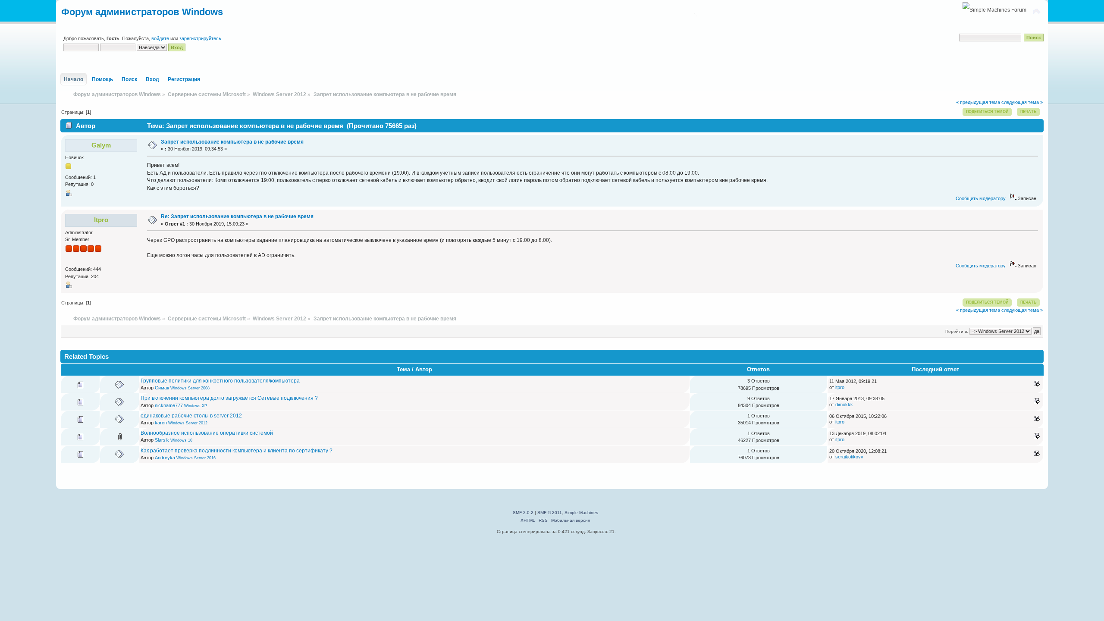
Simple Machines (581, 512)
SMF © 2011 (549, 512)
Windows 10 (181, 440)
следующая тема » (1022, 102)
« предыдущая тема (978, 102)
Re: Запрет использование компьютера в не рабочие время (237, 216)
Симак (162, 387)
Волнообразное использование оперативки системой (207, 433)
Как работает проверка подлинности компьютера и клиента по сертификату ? (236, 451)
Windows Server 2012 (187, 423)
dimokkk (844, 404)
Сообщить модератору (981, 198)
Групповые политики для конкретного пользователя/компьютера (220, 381)
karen (161, 422)
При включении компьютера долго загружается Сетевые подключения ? (229, 398)
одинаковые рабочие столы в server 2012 (191, 416)
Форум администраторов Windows (142, 11)
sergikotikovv (849, 456)
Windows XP (195, 406)
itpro (101, 219)
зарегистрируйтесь (200, 38)
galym (101, 145)
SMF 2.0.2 (523, 512)
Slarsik (162, 439)
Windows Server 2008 (190, 388)
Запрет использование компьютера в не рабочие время (232, 142)
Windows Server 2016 (196, 458)
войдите (160, 38)
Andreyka (165, 457)
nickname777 (169, 405)
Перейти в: (956, 331)
